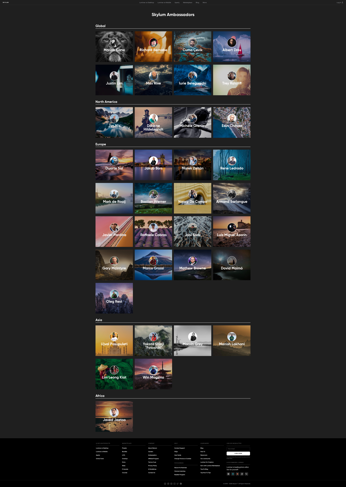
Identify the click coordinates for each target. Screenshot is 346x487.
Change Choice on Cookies (182, 458)
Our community (205, 458)
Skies (123, 465)
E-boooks (125, 469)
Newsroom (203, 455)
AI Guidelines (152, 469)
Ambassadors (152, 455)
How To (202, 451)
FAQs (176, 451)
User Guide (177, 455)
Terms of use (152, 462)
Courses (124, 472)
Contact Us (151, 472)
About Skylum (152, 448)
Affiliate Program (153, 458)
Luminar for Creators (207, 462)
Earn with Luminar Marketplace (210, 465)
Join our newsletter (234, 443)
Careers (150, 451)
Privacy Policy (152, 465)
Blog (201, 448)
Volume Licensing (179, 471)
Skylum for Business (180, 467)
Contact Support (179, 448)
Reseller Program (179, 474)
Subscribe (238, 453)
